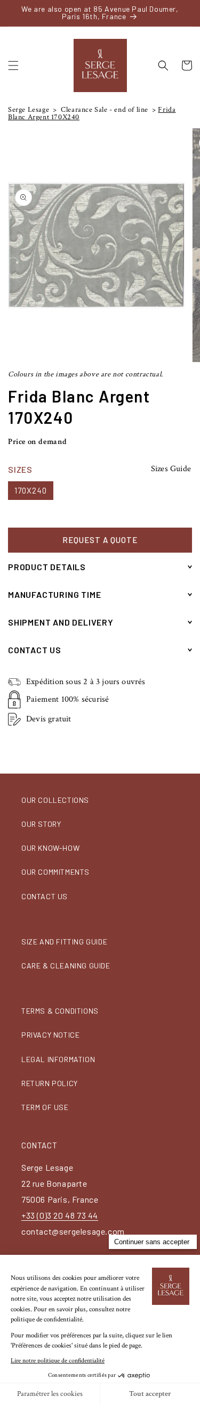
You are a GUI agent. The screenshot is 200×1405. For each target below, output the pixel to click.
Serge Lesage (28, 109)
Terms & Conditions (60, 1010)
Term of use (45, 1107)
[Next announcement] (189, 12)
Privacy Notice (50, 1034)
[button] (13, 65)
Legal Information (58, 1059)
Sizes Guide (171, 468)
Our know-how (50, 847)
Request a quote (100, 540)
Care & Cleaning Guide (65, 965)
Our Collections (55, 799)
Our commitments (55, 871)
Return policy (49, 1083)
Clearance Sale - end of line (103, 109)
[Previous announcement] (11, 12)
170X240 (30, 490)
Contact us (44, 896)
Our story (41, 823)
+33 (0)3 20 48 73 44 (59, 1215)
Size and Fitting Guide (64, 941)
